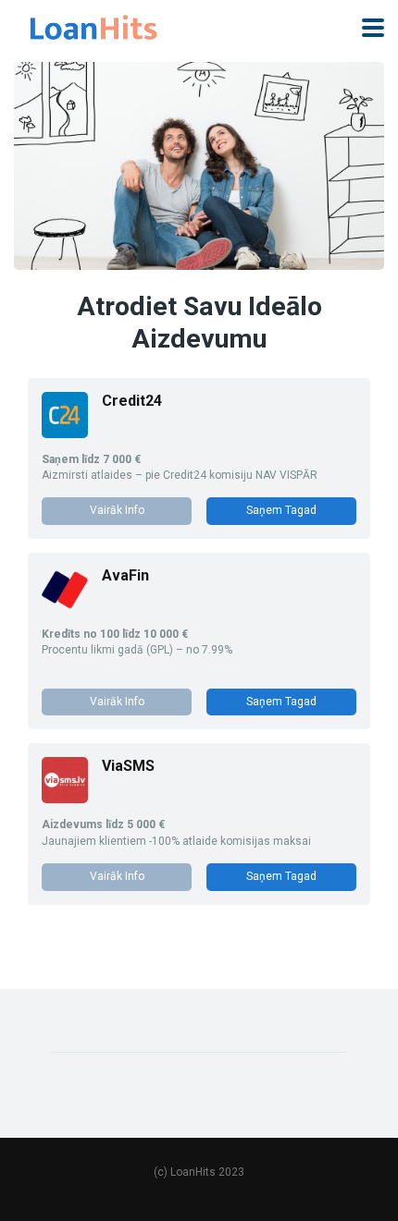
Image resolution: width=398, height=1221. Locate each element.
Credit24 (132, 400)
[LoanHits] (93, 25)
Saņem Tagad (281, 510)
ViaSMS (128, 766)
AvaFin (125, 575)
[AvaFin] (65, 608)
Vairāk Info (117, 510)
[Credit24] (65, 433)
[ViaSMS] (65, 798)
